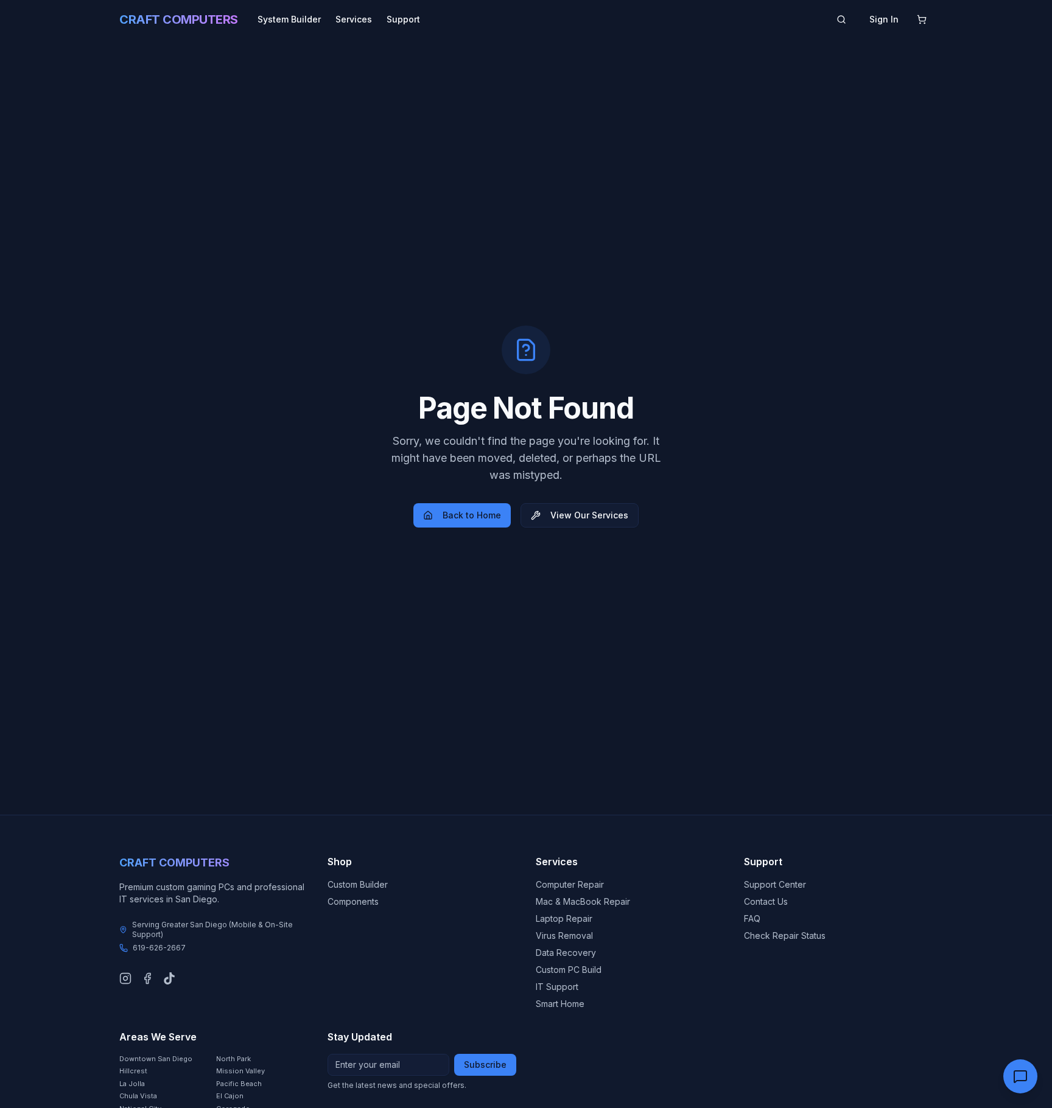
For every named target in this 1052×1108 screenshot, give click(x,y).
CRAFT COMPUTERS (178, 19)
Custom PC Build (568, 969)
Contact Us (766, 901)
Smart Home (560, 1003)
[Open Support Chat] (1020, 1076)
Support (403, 19)
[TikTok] (169, 978)
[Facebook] (147, 978)
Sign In (884, 19)
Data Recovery (566, 952)
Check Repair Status (785, 935)
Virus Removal (564, 935)
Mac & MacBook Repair (583, 901)
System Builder (289, 19)
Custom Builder (358, 884)
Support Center (775, 884)
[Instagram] (125, 978)
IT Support (557, 986)
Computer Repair (570, 884)
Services (353, 19)
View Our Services (589, 515)
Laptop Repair (564, 918)
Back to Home (472, 515)
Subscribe (485, 1064)
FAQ (752, 918)
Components (353, 901)
